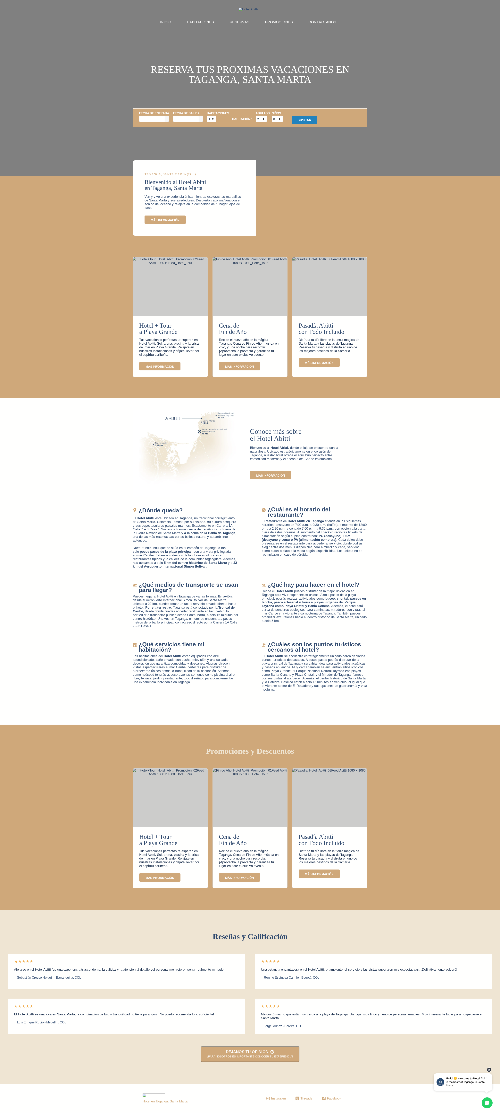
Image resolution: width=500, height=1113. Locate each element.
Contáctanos (322, 22)
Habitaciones (200, 22)
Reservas (239, 22)
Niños (276, 113)
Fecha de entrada (154, 113)
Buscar (304, 120)
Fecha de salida (186, 113)
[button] (159, 366)
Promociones (279, 22)
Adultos (263, 113)
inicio (165, 22)
